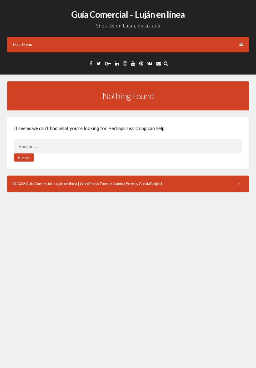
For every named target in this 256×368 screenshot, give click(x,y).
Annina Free (123, 183)
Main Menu (22, 44)
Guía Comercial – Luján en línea (128, 14)
